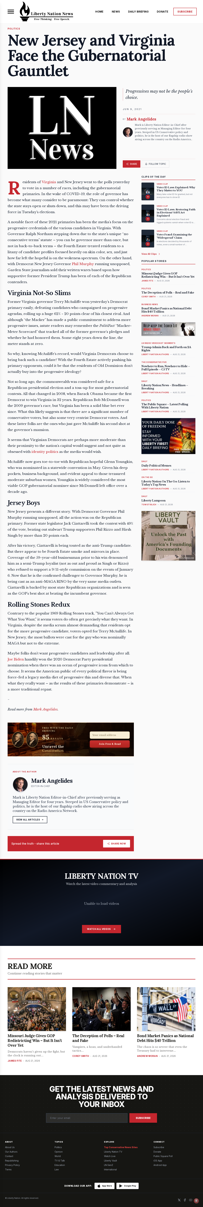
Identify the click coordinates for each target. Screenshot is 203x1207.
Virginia (49, 182)
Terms (8, 1169)
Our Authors (11, 1151)
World (58, 1156)
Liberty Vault (110, 1160)
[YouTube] (190, 1200)
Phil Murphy (83, 264)
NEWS (116, 11)
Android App (160, 1165)
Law (57, 1169)
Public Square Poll (163, 1156)
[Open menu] (10, 11)
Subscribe (143, 1118)
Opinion (59, 1151)
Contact (9, 1156)
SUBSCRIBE (185, 11)
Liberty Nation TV (113, 1151)
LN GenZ (108, 1165)
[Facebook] (185, 1200)
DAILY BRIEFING (138, 11)
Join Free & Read (110, 743)
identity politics (45, 452)
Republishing (12, 1160)
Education (60, 1165)
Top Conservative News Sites (121, 1147)
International (110, 1169)
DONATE (162, 11)
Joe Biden (16, 659)
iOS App (158, 1160)
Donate (157, 1151)
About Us (10, 1147)
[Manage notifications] (196, 1200)
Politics (58, 1147)
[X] (179, 1200)
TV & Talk (60, 1160)
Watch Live (109, 1156)
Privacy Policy (12, 1165)
